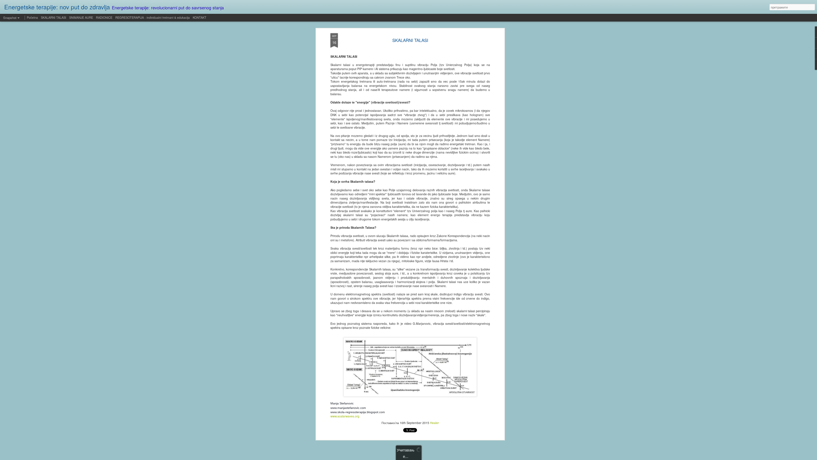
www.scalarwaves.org (344, 416)
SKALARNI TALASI (410, 40)
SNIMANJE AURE (81, 17)
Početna (32, 17)
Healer (434, 423)
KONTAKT (199, 17)
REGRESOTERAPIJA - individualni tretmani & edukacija (152, 17)
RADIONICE (104, 17)
